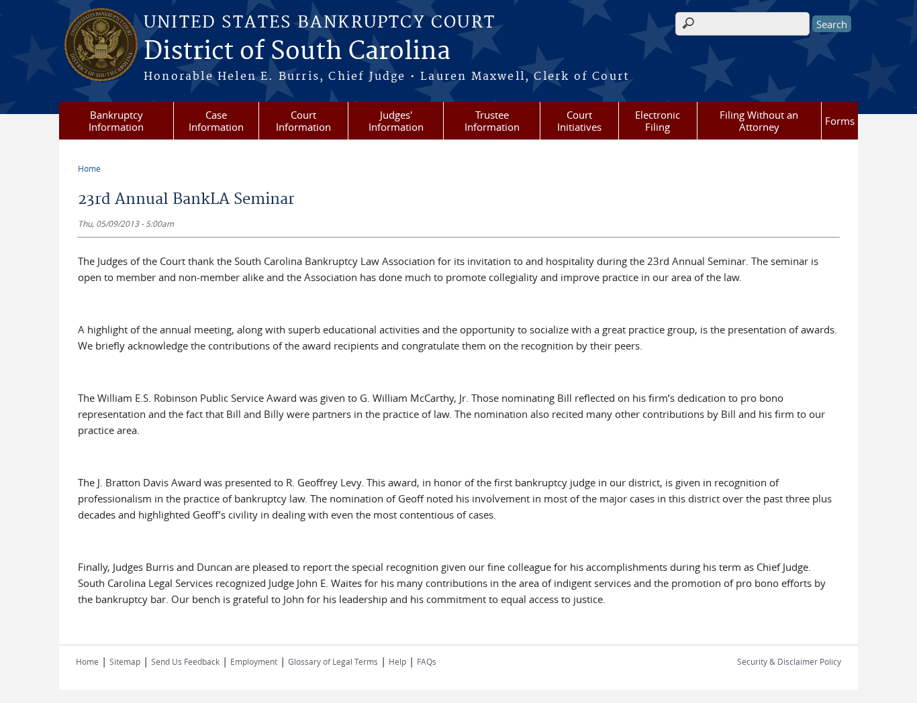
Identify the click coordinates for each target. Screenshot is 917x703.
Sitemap (124, 661)
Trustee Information (492, 120)
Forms (840, 120)
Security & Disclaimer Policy (789, 661)
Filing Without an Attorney (759, 120)
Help (397, 661)
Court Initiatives (579, 120)
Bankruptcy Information (116, 120)
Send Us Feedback (185, 661)
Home (89, 168)
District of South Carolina (297, 51)
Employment (253, 661)
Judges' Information (396, 120)
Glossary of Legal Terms (333, 661)
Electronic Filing (657, 120)
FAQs (426, 661)
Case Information (216, 120)
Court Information (303, 120)
